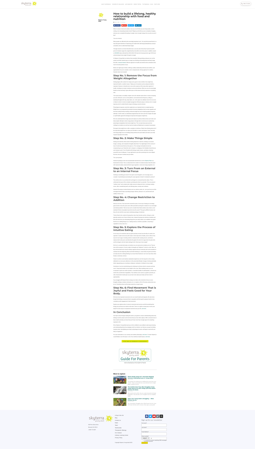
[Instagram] (161, 416)
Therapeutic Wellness (118, 4)
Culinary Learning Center (121, 435)
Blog (151, 4)
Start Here (157, 4)
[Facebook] (146, 416)
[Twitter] (150, 416)
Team (116, 425)
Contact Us (118, 420)
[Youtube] (154, 416)
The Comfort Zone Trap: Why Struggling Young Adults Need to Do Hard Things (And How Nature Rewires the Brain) (141, 388)
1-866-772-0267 (92, 429)
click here (144, 308)
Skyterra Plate (148, 160)
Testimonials (145, 4)
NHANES (117, 53)
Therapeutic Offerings (120, 430)
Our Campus (118, 432)
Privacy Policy (118, 437)
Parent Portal (137, 4)
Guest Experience (106, 4)
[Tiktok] (157, 416)
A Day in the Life (119, 415)
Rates (116, 422)
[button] (117, 25)
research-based (122, 62)
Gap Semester (128, 4)
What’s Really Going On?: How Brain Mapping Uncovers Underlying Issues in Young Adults (141, 377)
